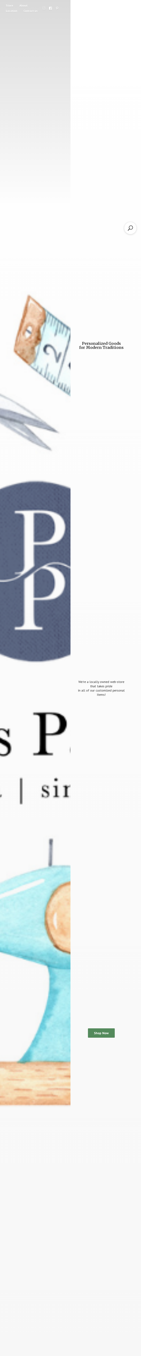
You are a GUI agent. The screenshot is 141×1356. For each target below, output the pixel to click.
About (23, 5)
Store (9, 5)
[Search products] (130, 228)
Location (11, 11)
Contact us (31, 11)
